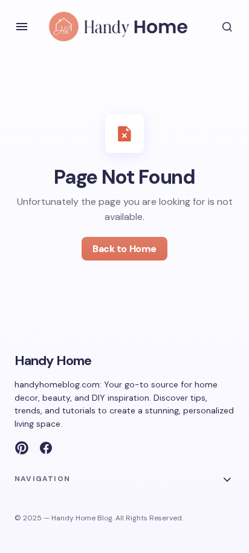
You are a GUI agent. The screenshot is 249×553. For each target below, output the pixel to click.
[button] (22, 26)
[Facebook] (46, 448)
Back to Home (124, 248)
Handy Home (53, 360)
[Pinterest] (22, 448)
